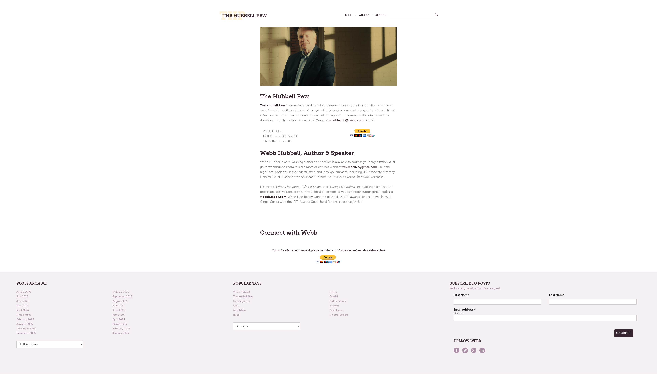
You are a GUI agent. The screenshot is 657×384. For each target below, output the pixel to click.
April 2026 (22, 310)
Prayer (333, 291)
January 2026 (24, 323)
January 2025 (121, 333)
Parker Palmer (337, 301)
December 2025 (25, 328)
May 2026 (22, 305)
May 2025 (118, 314)
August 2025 (120, 301)
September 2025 (122, 296)
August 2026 (23, 291)
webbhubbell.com (273, 197)
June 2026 (22, 301)
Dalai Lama (336, 310)
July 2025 (118, 305)
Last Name (556, 295)
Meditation (239, 310)
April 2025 (119, 319)
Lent (235, 305)
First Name (461, 295)
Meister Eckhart (338, 314)
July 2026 (22, 296)
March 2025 (120, 323)
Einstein (334, 305)
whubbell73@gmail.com (346, 120)
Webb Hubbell (241, 291)
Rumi (236, 314)
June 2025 (119, 310)
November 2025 (26, 333)
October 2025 (121, 291)
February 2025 (121, 328)
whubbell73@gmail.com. (360, 167)
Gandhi (333, 296)
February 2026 (25, 319)
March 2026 (23, 314)
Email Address (464, 309)
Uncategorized (242, 301)
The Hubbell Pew (272, 105)
